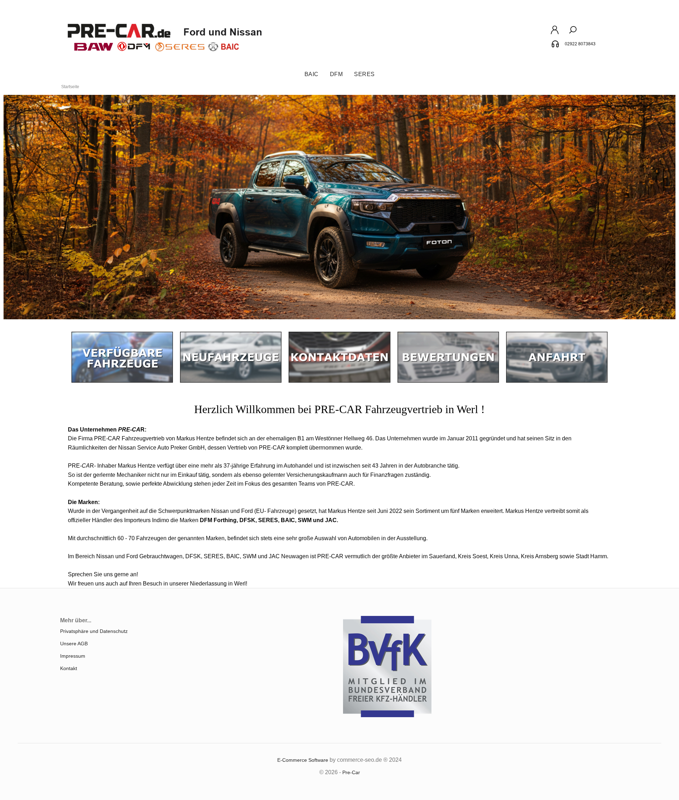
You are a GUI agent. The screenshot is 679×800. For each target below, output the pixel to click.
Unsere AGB (74, 643)
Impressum (72, 656)
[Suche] (573, 33)
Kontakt (68, 668)
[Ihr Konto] (555, 33)
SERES (364, 74)
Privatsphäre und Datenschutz (94, 631)
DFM (336, 74)
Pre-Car (351, 772)
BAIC (311, 74)
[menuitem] (311, 74)
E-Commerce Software (302, 760)
